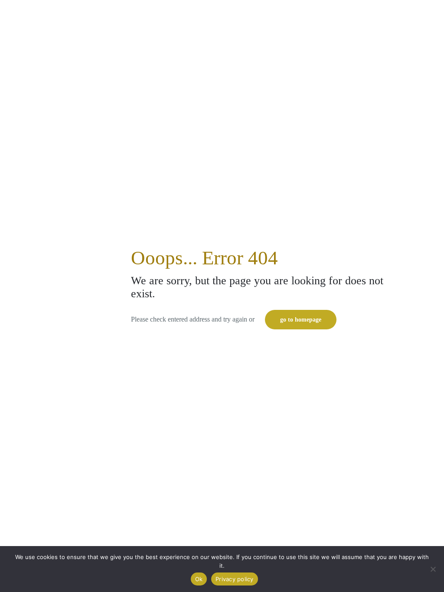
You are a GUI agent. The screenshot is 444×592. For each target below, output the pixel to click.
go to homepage (300, 319)
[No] (433, 569)
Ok (199, 579)
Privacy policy (234, 579)
